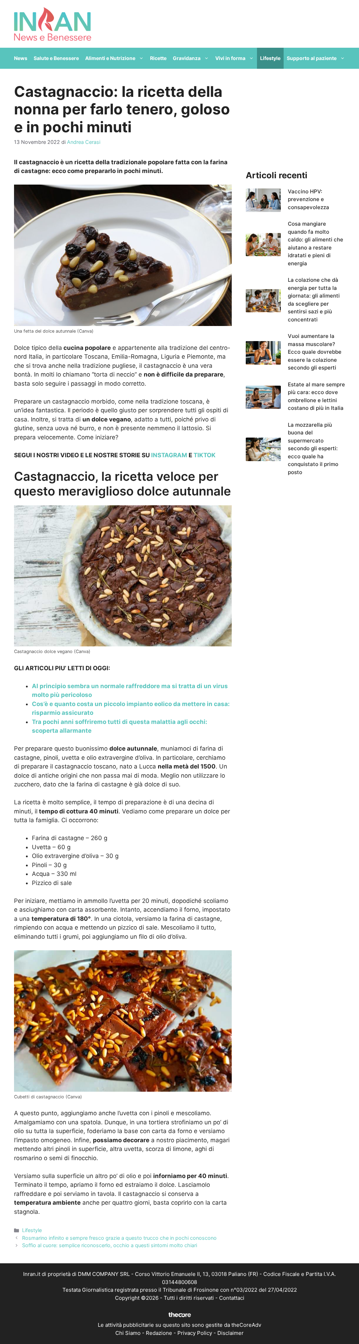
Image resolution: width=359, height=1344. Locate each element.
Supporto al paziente (312, 58)
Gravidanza (187, 58)
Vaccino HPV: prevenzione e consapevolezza (308, 199)
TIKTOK (205, 455)
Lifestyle (270, 58)
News (20, 58)
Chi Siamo (128, 1333)
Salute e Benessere (56, 58)
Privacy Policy (194, 1333)
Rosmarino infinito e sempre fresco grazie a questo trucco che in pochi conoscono (119, 1238)
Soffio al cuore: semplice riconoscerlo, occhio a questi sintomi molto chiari (109, 1245)
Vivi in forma (230, 58)
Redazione (159, 1333)
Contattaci (231, 1298)
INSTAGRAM (169, 455)
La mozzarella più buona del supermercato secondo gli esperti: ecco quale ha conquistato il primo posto (313, 448)
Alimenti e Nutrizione (110, 58)
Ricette (158, 58)
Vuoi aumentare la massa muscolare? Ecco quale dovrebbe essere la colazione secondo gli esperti (314, 352)
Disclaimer (230, 1333)
